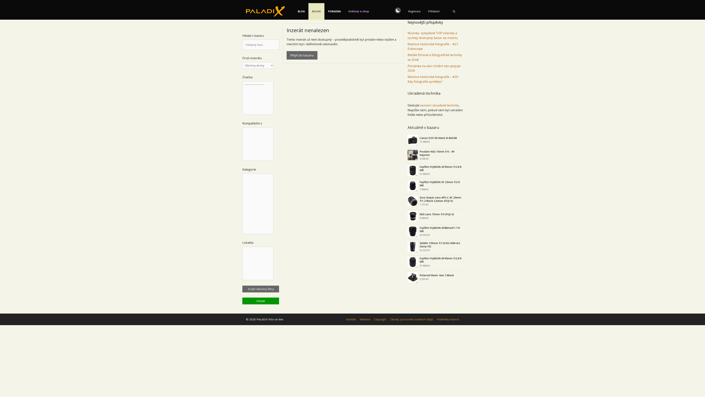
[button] (398, 10)
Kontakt (351, 319)
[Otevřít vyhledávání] (454, 11)
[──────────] (258, 98)
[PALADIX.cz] (265, 11)
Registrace (414, 11)
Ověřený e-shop (358, 11)
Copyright (380, 319)
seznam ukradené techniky (439, 105)
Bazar (316, 11)
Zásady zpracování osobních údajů (411, 319)
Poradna (334, 11)
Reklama (365, 319)
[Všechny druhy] (258, 65)
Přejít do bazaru (302, 55)
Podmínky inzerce (448, 319)
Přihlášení (434, 11)
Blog (301, 11)
